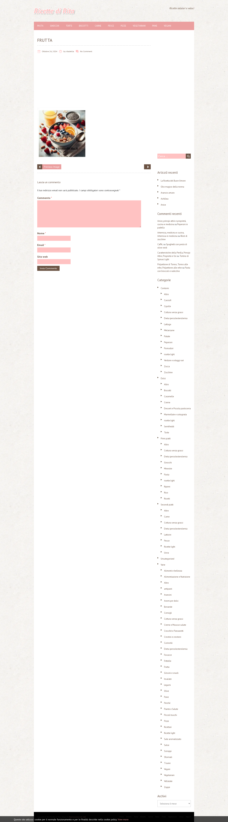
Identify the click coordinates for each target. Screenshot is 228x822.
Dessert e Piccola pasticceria (177, 408)
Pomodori (168, 348)
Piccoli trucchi (170, 715)
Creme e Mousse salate (175, 624)
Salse (166, 745)
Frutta (166, 667)
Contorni (165, 288)
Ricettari (168, 727)
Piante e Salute (171, 709)
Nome (41, 233)
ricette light (169, 354)
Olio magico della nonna (172, 186)
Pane (154, 25)
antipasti (168, 588)
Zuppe (167, 787)
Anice (163, 204)
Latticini (167, 534)
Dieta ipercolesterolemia (175, 318)
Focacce (168, 655)
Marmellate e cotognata (175, 414)
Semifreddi (169, 426)
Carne (98, 25)
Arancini (168, 594)
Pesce (111, 25)
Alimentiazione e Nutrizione (177, 576)
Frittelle (167, 661)
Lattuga (167, 324)
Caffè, (160, 244)
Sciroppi (168, 751)
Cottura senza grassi (173, 312)
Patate (167, 336)
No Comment (86, 51)
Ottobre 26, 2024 (49, 51)
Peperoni (168, 342)
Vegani (167, 25)
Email (41, 245)
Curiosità (168, 643)
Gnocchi (54, 25)
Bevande (168, 606)
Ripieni (167, 486)
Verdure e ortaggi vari (174, 360)
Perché (167, 703)
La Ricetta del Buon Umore (173, 180)
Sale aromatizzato (172, 739)
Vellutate (168, 781)
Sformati (168, 757)
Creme (167, 402)
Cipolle (167, 306)
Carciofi (167, 300)
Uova (166, 552)
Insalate (168, 679)
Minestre (168, 468)
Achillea (164, 198)
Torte (69, 25)
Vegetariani (139, 25)
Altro (166, 294)
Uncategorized (167, 558)
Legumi (167, 685)
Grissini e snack (171, 673)
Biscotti (83, 25)
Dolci (163, 378)
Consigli (168, 612)
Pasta (40, 25)
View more (123, 819)
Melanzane (169, 330)
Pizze (123, 25)
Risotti (167, 498)
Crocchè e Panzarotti (173, 630)
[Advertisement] (94, 82)
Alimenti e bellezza (173, 570)
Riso (166, 492)
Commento (44, 198)
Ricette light (169, 546)
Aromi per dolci (171, 600)
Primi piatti (166, 438)
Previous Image (52, 166)
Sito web (42, 256)
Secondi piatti (167, 504)
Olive (166, 691)
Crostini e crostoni (172, 636)
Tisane (167, 763)
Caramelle (169, 396)
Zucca (167, 366)
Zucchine (168, 372)
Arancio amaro (168, 192)
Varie (163, 564)
